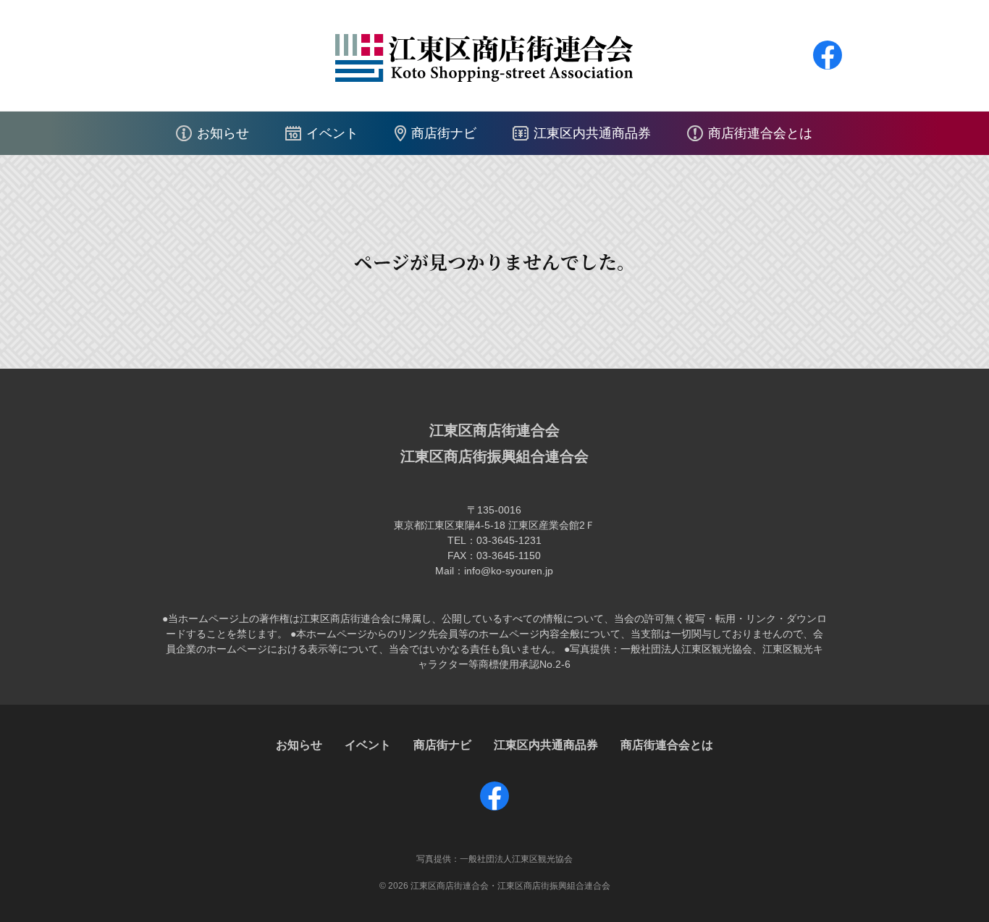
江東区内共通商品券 (592, 133)
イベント (332, 133)
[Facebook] (827, 69)
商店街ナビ (443, 133)
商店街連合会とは (760, 133)
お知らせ (223, 133)
